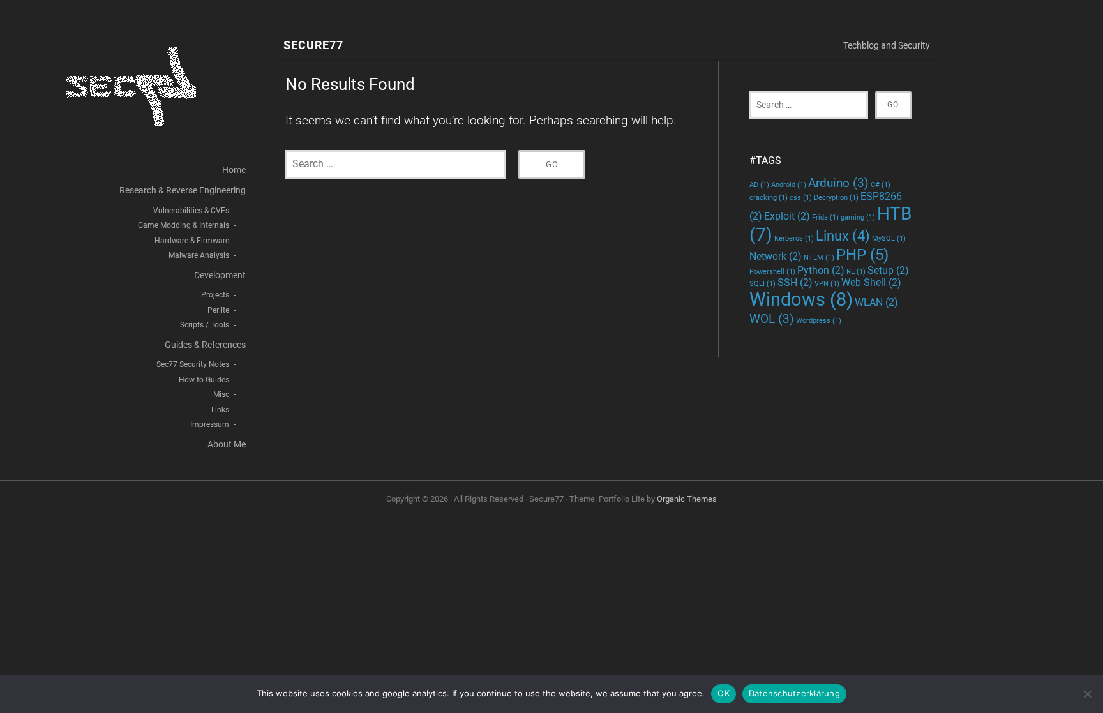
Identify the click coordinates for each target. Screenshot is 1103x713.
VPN (826, 284)
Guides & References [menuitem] (205, 345)
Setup (888, 270)
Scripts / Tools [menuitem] (204, 324)
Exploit (787, 216)
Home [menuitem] (234, 170)
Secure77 (313, 46)
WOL (771, 318)
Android (788, 185)
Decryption (836, 197)
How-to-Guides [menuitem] (204, 379)
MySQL (889, 238)
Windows (801, 299)
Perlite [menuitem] (218, 310)
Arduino (838, 183)
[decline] (1087, 693)
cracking (768, 197)
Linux (843, 235)
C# (880, 185)
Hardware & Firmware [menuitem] (191, 240)
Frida (825, 217)
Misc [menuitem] (221, 394)
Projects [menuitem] (215, 294)
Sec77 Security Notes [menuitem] (192, 364)
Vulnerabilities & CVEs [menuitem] (191, 210)
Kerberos (794, 238)
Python (820, 270)
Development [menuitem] (220, 275)
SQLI (762, 284)
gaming (858, 217)
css (801, 197)
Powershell (772, 271)
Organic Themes (687, 499)
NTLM (819, 257)
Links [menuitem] (220, 409)
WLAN (876, 302)
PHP (862, 254)
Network (775, 256)
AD (759, 185)
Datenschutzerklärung (794, 693)
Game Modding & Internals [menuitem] (183, 225)
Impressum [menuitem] (209, 424)
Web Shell (871, 282)
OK (723, 693)
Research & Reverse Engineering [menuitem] (182, 190)
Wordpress (818, 321)
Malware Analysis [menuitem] (199, 255)
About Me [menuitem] (226, 444)
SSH (795, 282)
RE (856, 271)
